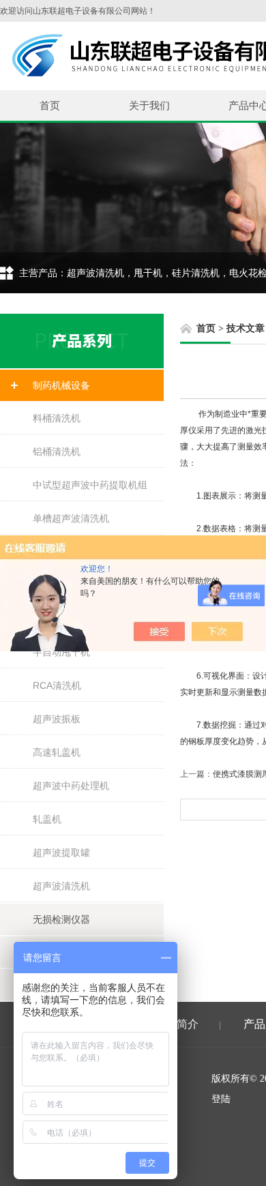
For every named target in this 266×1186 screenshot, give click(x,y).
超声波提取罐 (61, 852)
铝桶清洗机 (56, 451)
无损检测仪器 (61, 919)
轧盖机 (47, 819)
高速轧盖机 (56, 752)
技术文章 (245, 328)
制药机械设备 (61, 385)
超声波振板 (56, 718)
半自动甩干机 (61, 652)
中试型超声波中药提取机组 (90, 484)
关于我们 (149, 105)
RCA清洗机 (57, 685)
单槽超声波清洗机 (71, 518)
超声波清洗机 (61, 885)
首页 (50, 105)
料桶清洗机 (56, 418)
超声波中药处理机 (71, 785)
